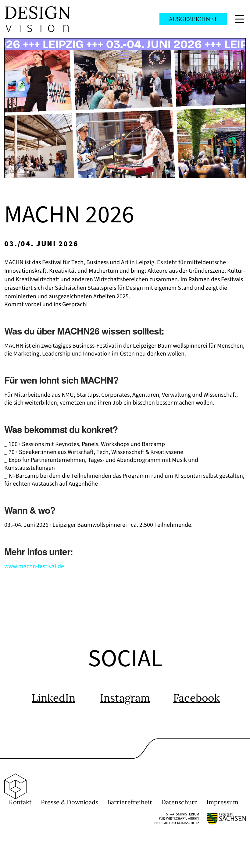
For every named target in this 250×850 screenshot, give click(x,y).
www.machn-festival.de (34, 566)
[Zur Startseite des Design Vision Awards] (37, 19)
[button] (239, 19)
